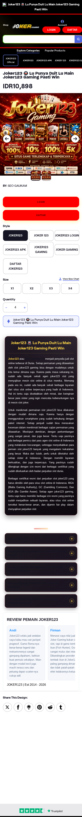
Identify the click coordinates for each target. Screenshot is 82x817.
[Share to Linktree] (28, 707)
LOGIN (51, 29)
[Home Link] (25, 26)
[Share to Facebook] (18, 707)
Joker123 (13, 358)
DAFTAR (41, 215)
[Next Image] (75, 138)
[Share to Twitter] (7, 707)
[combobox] (39, 39)
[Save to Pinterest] (39, 707)
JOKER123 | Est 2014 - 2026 (26, 684)
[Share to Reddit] (50, 707)
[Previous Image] (7, 138)
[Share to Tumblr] (60, 707)
